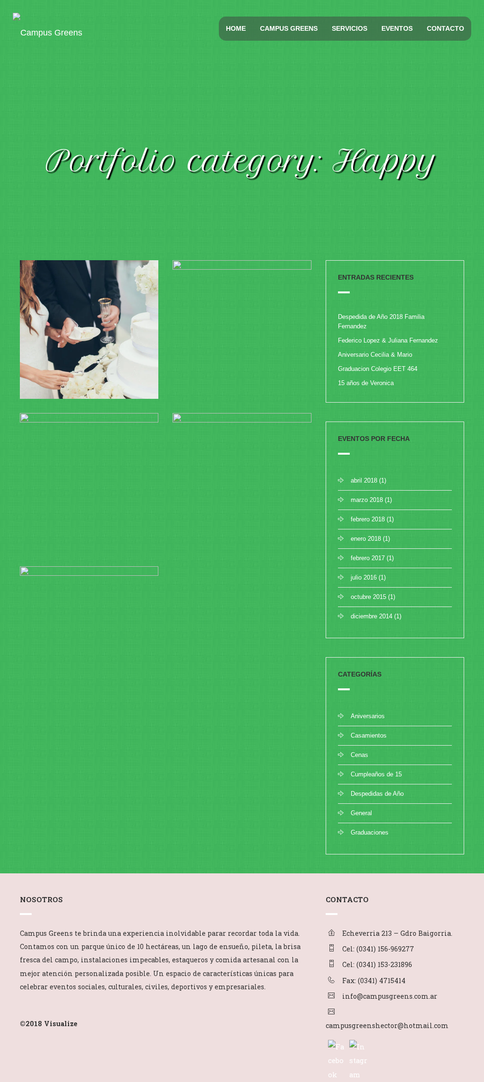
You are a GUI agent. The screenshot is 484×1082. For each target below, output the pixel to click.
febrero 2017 (368, 558)
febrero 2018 (368, 519)
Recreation (249, 379)
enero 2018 (366, 538)
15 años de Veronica (366, 383)
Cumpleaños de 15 (376, 774)
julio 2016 (364, 577)
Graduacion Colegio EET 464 (377, 368)
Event (45, 379)
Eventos (397, 28)
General (361, 813)
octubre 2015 (368, 596)
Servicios (349, 28)
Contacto (445, 28)
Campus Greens (289, 28)
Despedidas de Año (377, 793)
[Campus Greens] (46, 24)
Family (200, 379)
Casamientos (369, 735)
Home (236, 28)
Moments (94, 532)
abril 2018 (364, 480)
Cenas (359, 754)
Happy (65, 379)
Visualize (61, 1023)
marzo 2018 (367, 499)
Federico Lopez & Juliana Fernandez (388, 340)
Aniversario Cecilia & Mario (375, 354)
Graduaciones (370, 832)
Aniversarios (368, 716)
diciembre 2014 (371, 616)
